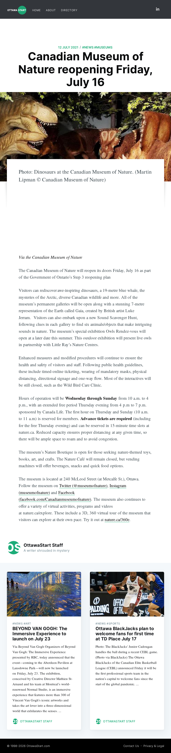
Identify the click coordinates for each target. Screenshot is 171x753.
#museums (103, 47)
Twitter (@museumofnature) (83, 485)
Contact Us (131, 746)
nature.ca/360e (117, 519)
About (51, 10)
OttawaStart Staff (43, 545)
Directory (69, 10)
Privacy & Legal (153, 746)
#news (88, 47)
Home (36, 10)
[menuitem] (36, 10)
